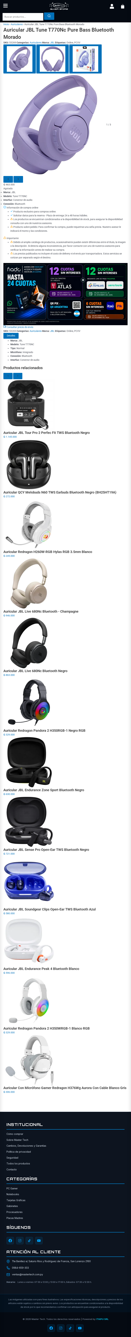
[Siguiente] (18, 179)
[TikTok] (29, 1240)
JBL (52, 42)
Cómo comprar (14, 1133)
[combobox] (23, 17)
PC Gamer (12, 1188)
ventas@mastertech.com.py (27, 1274)
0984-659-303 (20, 1267)
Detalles (11, 335)
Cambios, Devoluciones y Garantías (26, 1145)
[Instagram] (20, 1240)
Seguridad (12, 1157)
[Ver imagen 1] (19, 58)
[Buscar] (49, 16)
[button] (5, 6)
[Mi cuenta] (112, 6)
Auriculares (17, 24)
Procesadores (14, 1212)
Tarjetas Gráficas (15, 1200)
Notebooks (12, 1194)
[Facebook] (10, 1240)
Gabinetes (12, 1206)
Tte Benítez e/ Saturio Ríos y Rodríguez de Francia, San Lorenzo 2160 (51, 1261)
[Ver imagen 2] (52, 58)
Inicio (6, 24)
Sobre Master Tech (17, 1139)
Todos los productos (18, 1163)
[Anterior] (8, 179)
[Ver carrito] (122, 6)
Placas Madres (14, 1218)
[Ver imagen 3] (85, 58)
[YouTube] (39, 1240)
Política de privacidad (18, 1151)
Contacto (11, 1169)
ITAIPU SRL (102, 1319)
